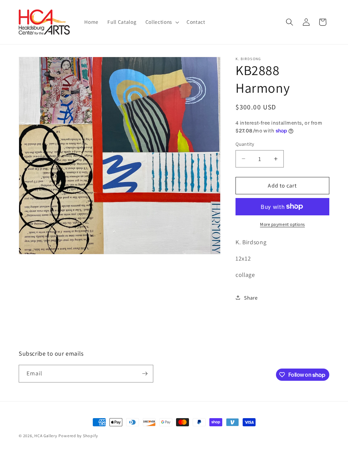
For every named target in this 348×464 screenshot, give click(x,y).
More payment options (282, 224)
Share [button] (251, 297)
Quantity (245, 144)
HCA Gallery (45, 435)
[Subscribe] (145, 373)
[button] (161, 22)
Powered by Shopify (78, 435)
